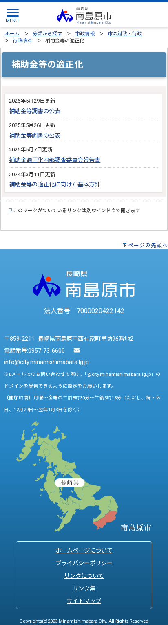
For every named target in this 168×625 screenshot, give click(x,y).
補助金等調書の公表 (34, 111)
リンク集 (84, 588)
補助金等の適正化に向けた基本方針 (54, 184)
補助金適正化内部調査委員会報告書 (54, 160)
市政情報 (85, 34)
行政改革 (22, 41)
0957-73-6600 (46, 350)
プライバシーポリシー (84, 563)
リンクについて (84, 575)
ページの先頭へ (148, 245)
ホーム (12, 34)
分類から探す (47, 34)
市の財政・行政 (125, 34)
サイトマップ (84, 601)
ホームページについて (84, 550)
